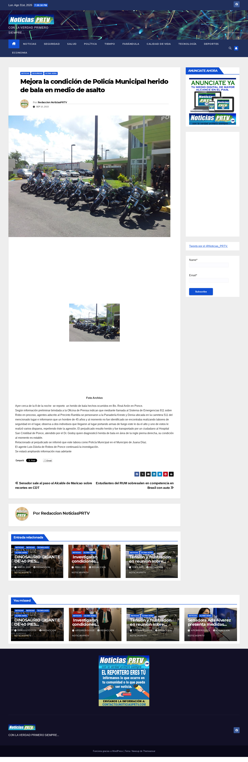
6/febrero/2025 (85, 630)
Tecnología (187, 43)
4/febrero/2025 (201, 630)
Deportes (211, 43)
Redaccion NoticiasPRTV (52, 102)
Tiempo (109, 43)
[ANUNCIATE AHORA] (212, 101)
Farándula (130, 43)
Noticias (29, 43)
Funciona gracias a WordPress (108, 751)
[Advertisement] (94, 264)
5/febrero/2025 (143, 630)
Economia (19, 52)
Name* (193, 260)
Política (90, 43)
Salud (72, 43)
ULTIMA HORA (51, 73)
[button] (230, 48)
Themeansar (149, 751)
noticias (20, 547)
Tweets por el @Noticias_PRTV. (208, 246)
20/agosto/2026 (27, 630)
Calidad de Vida (159, 43)
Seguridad (52, 43)
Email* (193, 275)
